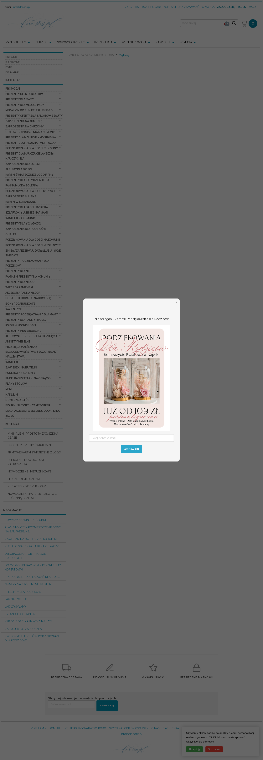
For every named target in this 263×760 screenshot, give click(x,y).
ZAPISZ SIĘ (131, 448)
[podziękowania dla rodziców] (131, 377)
